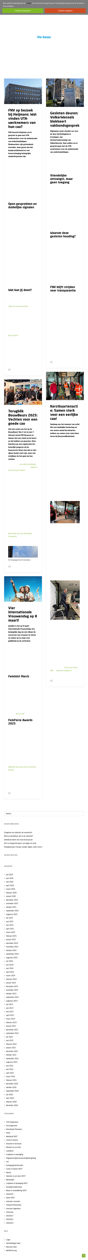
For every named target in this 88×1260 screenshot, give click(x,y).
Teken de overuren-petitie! (18, 306)
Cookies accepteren (23, 10)
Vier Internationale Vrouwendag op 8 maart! (22, 614)
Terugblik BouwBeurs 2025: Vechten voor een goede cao (23, 417)
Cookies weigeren (65, 10)
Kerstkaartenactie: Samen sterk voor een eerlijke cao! (64, 412)
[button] (23, 91)
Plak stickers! (13, 335)
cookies (28, 3)
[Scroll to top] (83, 1255)
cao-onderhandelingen (27, 464)
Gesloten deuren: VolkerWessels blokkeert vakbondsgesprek (65, 119)
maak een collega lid (63, 670)
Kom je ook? (20, 714)
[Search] (44, 813)
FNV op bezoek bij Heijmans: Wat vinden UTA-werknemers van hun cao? (22, 118)
